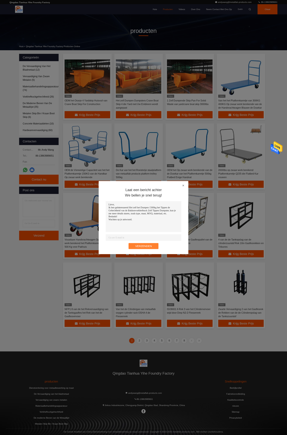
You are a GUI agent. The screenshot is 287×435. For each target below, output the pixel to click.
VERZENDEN (143, 245)
